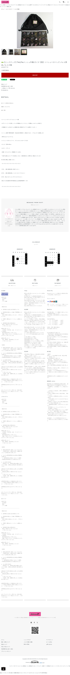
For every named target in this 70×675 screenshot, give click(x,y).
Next (51, 30)
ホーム (2, 9)
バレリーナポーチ (9, 9)
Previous (19, 30)
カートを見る (49, 642)
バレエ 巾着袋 (16, 9)
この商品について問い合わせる (8, 88)
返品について (4, 84)
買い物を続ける (4, 90)
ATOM (28, 644)
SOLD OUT (35, 75)
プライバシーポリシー (6, 651)
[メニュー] (68, 2)
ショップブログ (27, 639)
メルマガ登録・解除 (28, 642)
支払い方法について (5, 646)
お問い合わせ (49, 644)
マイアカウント (49, 639)
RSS (25, 644)
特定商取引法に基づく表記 (7, 86)
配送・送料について (5, 642)
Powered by (28, 662)
